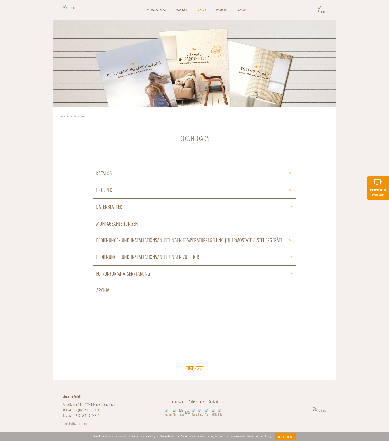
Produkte (181, 10)
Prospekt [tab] (105, 190)
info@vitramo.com (75, 424)
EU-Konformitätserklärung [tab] (123, 274)
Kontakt (241, 10)
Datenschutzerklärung (259, 436)
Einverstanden (285, 436)
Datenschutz (196, 402)
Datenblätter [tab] (109, 207)
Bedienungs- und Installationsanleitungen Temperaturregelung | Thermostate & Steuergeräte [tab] (189, 240)
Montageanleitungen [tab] (117, 223)
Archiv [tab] (102, 290)
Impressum (178, 402)
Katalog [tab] (104, 173)
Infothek (221, 10)
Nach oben (194, 369)
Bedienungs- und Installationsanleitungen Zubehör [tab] (147, 257)
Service (64, 116)
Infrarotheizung (156, 10)
